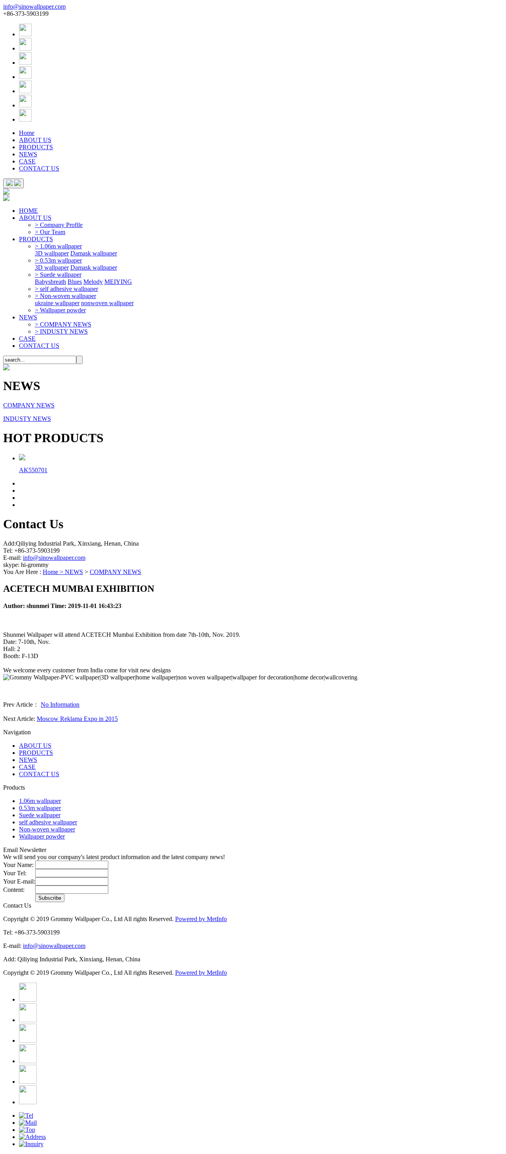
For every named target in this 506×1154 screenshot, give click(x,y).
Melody (93, 281)
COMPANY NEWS (29, 405)
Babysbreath (50, 281)
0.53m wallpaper (40, 808)
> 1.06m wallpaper (58, 246)
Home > (54, 572)
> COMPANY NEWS (63, 324)
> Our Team (50, 232)
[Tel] (26, 1115)
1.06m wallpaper (40, 800)
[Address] (32, 1136)
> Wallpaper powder (60, 310)
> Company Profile (59, 224)
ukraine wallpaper (57, 303)
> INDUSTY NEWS (61, 331)
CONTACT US (39, 168)
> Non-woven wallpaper (65, 296)
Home (26, 132)
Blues (75, 281)
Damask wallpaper (93, 253)
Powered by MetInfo (201, 919)
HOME (28, 210)
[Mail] (28, 1122)
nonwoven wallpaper (107, 303)
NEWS (28, 154)
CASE (27, 161)
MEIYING (118, 281)
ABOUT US (35, 140)
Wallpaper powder (42, 836)
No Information (60, 704)
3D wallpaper (52, 253)
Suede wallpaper (39, 815)
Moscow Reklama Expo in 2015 (77, 718)
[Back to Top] (27, 1129)
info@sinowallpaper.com (34, 6)
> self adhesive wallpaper (66, 288)
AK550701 (33, 470)
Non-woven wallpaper (47, 829)
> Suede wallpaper (58, 274)
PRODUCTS (36, 147)
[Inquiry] (31, 1144)
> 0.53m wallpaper (58, 260)
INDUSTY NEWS (27, 418)
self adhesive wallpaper (48, 822)
